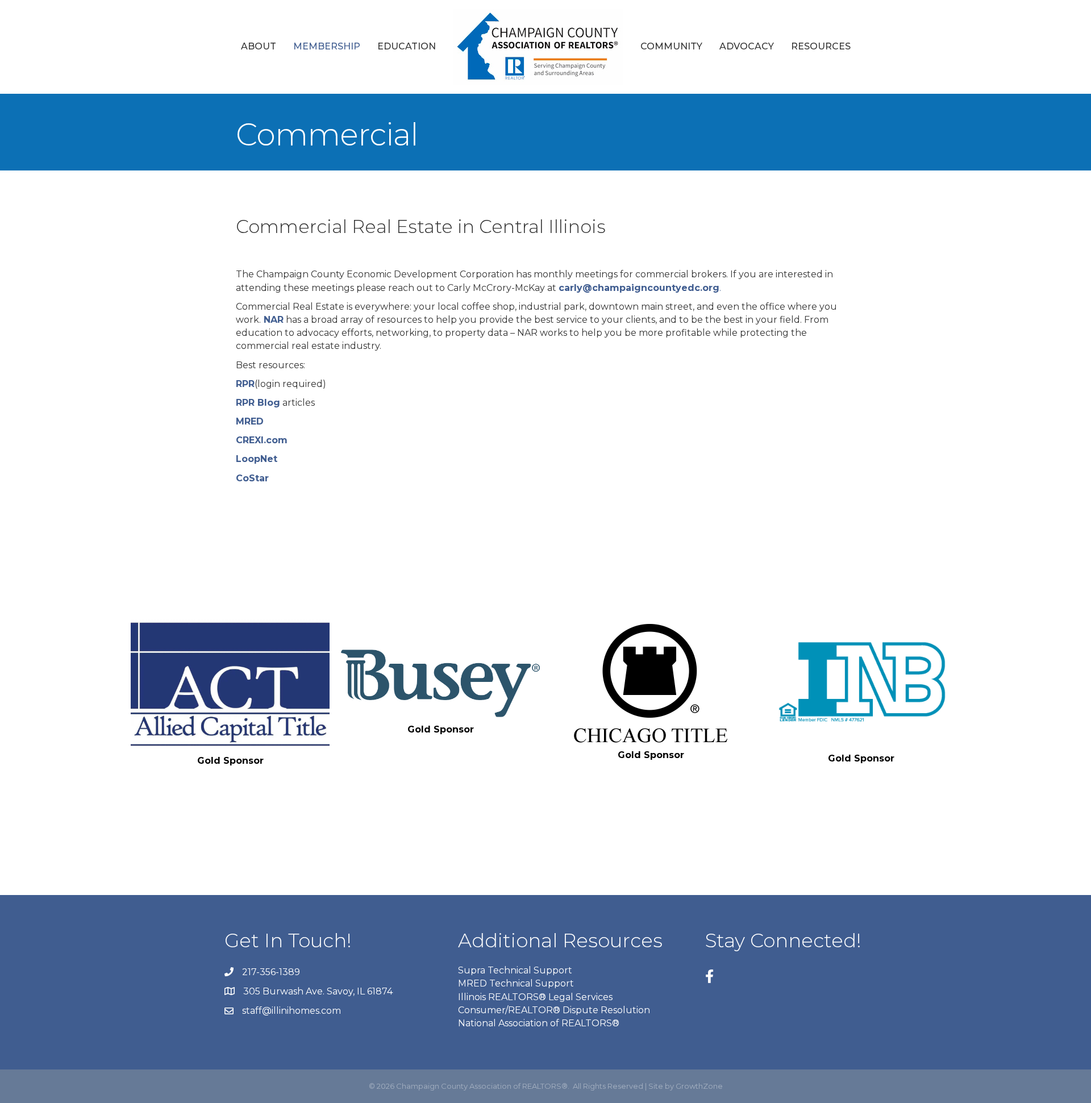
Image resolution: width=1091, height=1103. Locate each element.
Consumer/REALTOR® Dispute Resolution (554, 1010)
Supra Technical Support (515, 970)
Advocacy (746, 46)
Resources (821, 46)
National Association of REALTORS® (538, 1023)
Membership (326, 46)
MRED (250, 421)
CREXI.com (262, 440)
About (258, 46)
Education (406, 46)
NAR (272, 319)
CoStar (252, 478)
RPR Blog (258, 402)
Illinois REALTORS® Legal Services (535, 997)
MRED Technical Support (516, 983)
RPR (245, 383)
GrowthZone (699, 1085)
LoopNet (256, 458)
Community (671, 46)
